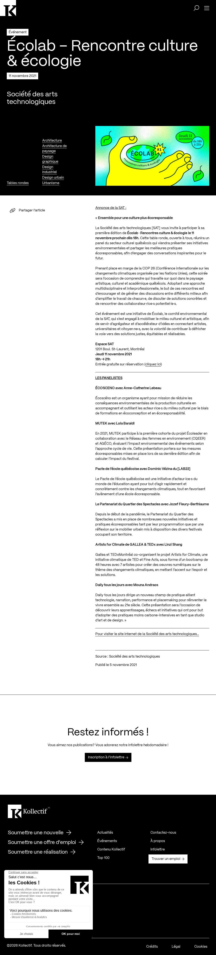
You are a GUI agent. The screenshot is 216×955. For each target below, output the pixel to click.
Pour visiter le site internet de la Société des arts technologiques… (147, 634)
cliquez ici (153, 364)
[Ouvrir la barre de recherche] (196, 8)
